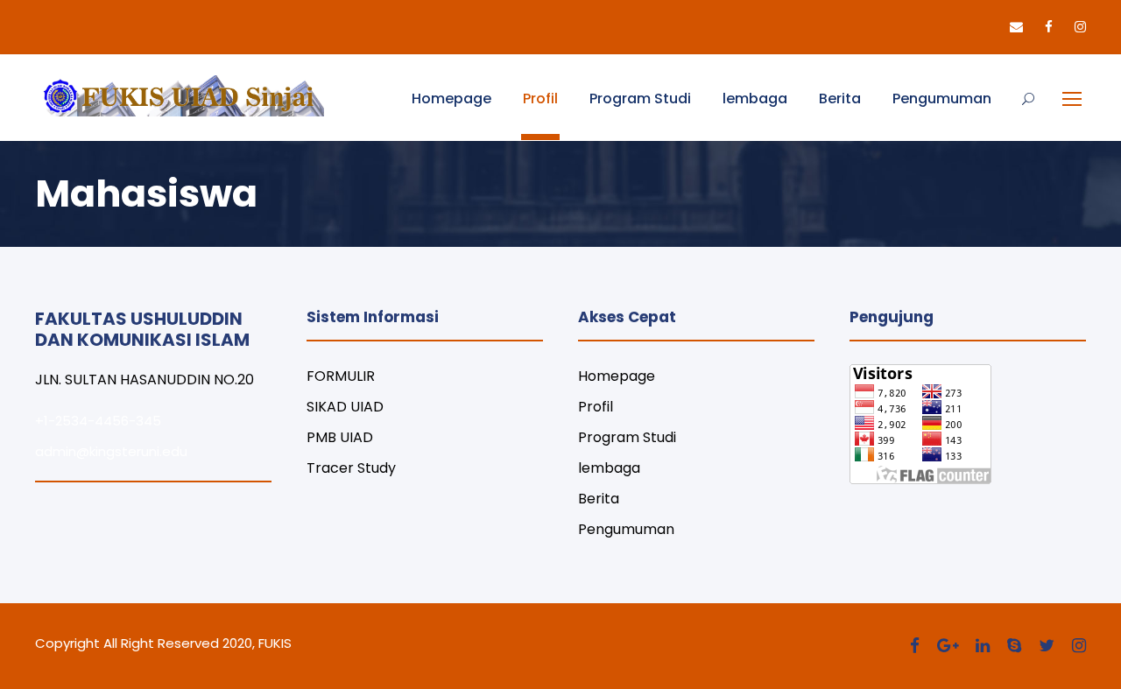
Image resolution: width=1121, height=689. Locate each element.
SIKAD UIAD (345, 407)
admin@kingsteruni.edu (111, 451)
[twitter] (1046, 645)
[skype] (1014, 645)
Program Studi (640, 98)
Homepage (451, 98)
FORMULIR (341, 376)
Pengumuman (941, 98)
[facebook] (1049, 27)
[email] (1016, 27)
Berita (840, 98)
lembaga (755, 98)
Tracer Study (351, 468)
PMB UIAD (340, 437)
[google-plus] (947, 645)
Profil (540, 98)
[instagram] (1080, 27)
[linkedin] (983, 645)
